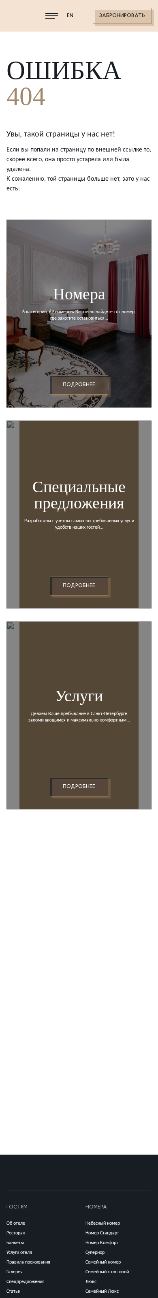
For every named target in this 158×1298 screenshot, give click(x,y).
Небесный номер (102, 1223)
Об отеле (15, 1223)
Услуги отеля (19, 1252)
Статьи (13, 1291)
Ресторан (15, 1233)
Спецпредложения (25, 1281)
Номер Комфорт (101, 1242)
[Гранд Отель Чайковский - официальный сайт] (19, 16)
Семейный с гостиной (107, 1272)
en (70, 15)
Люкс (90, 1281)
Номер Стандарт (102, 1233)
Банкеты (15, 1242)
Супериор (95, 1252)
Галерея (14, 1272)
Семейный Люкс (102, 1291)
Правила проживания (28, 1262)
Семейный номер (103, 1262)
